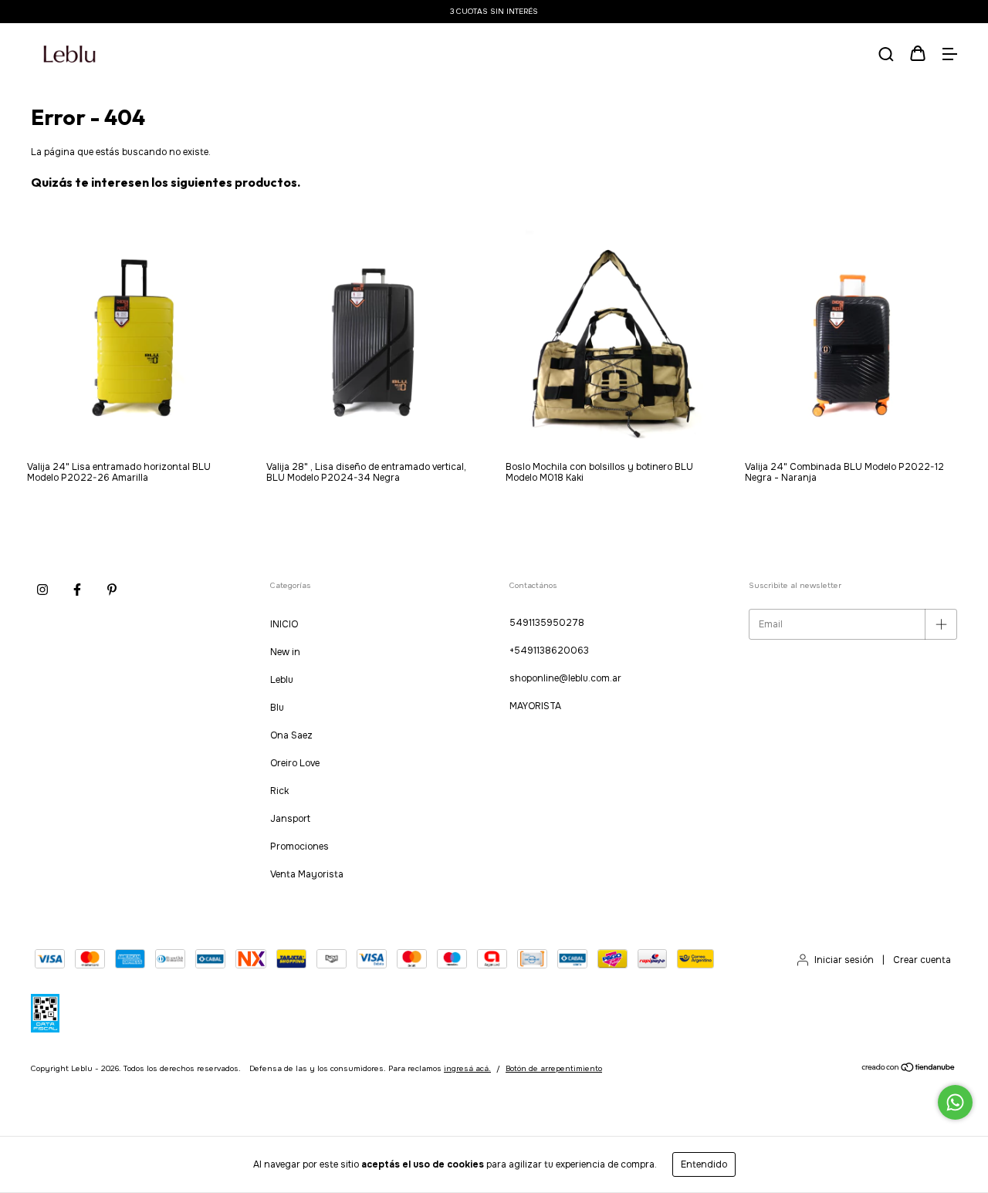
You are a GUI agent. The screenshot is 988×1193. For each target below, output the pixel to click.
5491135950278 (546, 623)
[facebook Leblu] (77, 590)
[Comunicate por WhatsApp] (955, 1102)
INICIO (284, 624)
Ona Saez (291, 735)
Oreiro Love (295, 763)
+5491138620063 (549, 650)
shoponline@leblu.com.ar (565, 678)
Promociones (299, 846)
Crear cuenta (922, 960)
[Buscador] (886, 55)
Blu (277, 707)
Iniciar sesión (844, 960)
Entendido (704, 1164)
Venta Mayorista (306, 874)
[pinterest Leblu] (112, 590)
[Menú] (949, 55)
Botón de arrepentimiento (554, 1068)
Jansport (290, 819)
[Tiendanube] (909, 1069)
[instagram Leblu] (42, 590)
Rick (279, 791)
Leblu (281, 680)
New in (285, 652)
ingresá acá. (467, 1068)
